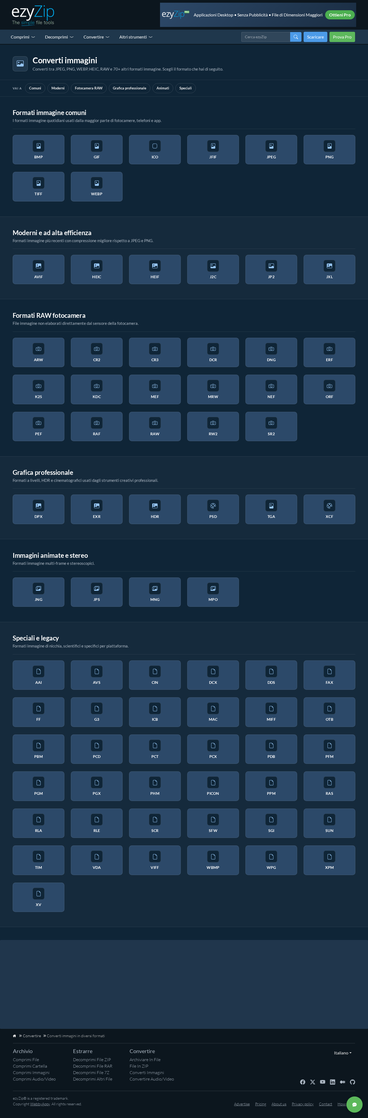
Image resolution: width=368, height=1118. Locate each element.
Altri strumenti (133, 36)
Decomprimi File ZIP (92, 1059)
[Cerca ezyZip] (295, 37)
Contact (325, 1104)
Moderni (58, 88)
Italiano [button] (340, 1052)
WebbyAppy (40, 1104)
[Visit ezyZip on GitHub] (352, 1082)
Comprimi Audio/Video (34, 1079)
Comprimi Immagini (31, 1072)
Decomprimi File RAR (92, 1066)
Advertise (242, 1104)
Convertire (94, 36)
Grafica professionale (129, 88)
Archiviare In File (145, 1059)
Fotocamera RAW (89, 88)
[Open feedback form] (354, 1104)
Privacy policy (303, 1104)
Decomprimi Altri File (92, 1079)
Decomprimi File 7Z (91, 1072)
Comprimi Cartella (30, 1066)
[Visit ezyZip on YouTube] (322, 1082)
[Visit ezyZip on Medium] (342, 1082)
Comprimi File (26, 1059)
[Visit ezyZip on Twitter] (312, 1082)
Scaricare (315, 36)
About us (279, 1104)
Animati (163, 88)
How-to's (345, 1104)
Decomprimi (56, 36)
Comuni (35, 88)
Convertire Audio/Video (152, 1079)
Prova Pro (342, 36)
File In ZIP (139, 1066)
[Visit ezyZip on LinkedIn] (332, 1082)
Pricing (260, 1104)
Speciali (185, 88)
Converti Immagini (147, 1072)
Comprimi (20, 36)
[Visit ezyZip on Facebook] (302, 1082)
